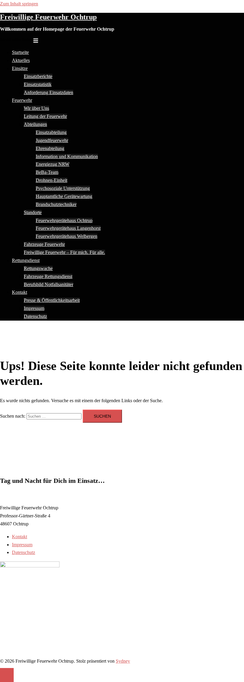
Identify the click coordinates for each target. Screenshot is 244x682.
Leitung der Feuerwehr (45, 116)
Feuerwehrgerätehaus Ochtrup (64, 220)
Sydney (123, 661)
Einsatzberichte (38, 76)
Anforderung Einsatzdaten (48, 92)
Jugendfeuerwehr (52, 140)
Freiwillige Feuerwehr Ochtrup (48, 17)
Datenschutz (35, 316)
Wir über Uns (36, 108)
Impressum (34, 308)
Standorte (33, 212)
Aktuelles (21, 60)
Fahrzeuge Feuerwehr (44, 244)
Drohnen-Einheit (51, 180)
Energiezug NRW (52, 164)
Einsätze (20, 68)
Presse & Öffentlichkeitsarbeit (52, 300)
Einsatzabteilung (51, 132)
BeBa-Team (47, 172)
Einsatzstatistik (37, 84)
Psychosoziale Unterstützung (63, 188)
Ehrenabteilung (50, 148)
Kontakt (19, 292)
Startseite (20, 52)
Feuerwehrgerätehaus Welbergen (66, 236)
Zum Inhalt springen (19, 3)
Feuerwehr (22, 100)
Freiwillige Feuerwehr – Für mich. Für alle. (64, 252)
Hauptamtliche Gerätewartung (64, 196)
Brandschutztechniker (56, 204)
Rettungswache (38, 268)
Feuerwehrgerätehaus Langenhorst (68, 228)
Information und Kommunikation (67, 156)
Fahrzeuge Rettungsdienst (48, 276)
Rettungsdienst (26, 260)
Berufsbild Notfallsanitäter (48, 284)
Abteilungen (35, 124)
